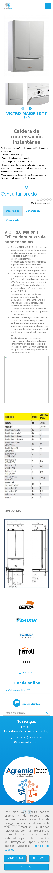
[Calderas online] (6, 690)
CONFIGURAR (15, 858)
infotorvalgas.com (27, 742)
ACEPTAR (27, 866)
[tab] (13, 211)
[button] (30, 108)
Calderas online (17, 690)
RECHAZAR (39, 858)
